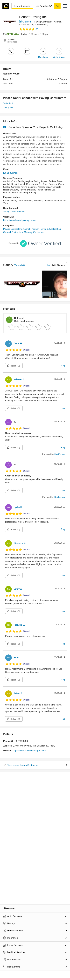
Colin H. (18, 343)
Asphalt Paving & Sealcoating (33, 24)
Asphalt (57, 22)
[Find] (57, 6)
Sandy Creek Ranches (14, 211)
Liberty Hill (8, 107)
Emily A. (18, 589)
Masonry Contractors (34, 232)
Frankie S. (19, 624)
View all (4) (19, 265)
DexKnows (59, 454)
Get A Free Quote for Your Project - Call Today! (35, 127)
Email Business (11, 173)
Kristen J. (19, 379)
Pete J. (17, 657)
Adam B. (18, 693)
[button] (65, 6)
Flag (63, 365)
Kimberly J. (20, 543)
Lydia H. (18, 507)
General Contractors (13, 232)
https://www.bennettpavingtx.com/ (19, 220)
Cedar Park (8, 103)
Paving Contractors (43, 22)
